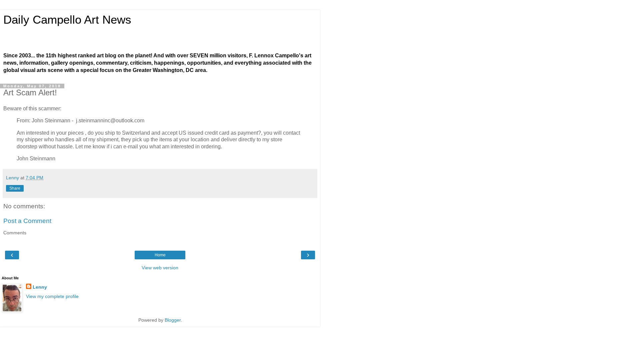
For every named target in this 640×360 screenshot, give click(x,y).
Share (14, 188)
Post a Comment (27, 220)
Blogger (173, 320)
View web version (160, 267)
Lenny (40, 287)
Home (160, 255)
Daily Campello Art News (67, 19)
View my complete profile (52, 296)
